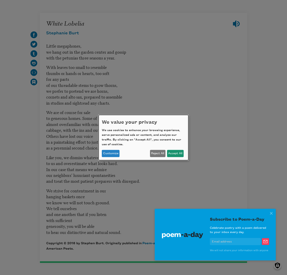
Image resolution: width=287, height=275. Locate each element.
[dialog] (143, 137)
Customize (110, 153)
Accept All (175, 153)
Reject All (157, 153)
